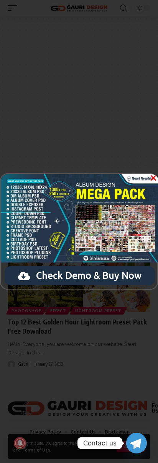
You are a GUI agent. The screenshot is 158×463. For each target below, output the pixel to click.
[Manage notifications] (20, 443)
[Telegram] (136, 443)
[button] (153, 178)
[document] (79, 231)
